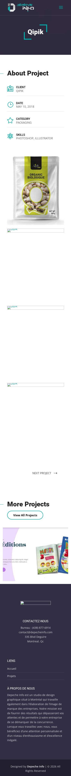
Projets (11, 676)
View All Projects (25, 515)
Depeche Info (35, 766)
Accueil (11, 668)
